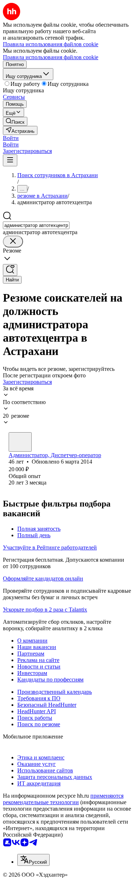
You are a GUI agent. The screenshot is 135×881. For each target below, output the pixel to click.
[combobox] (36, 225)
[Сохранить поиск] (10, 270)
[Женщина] (20, 442)
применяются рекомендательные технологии (63, 799)
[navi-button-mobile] (10, 160)
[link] (15, 121)
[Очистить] (13, 241)
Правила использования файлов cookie (50, 57)
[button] (11, 138)
